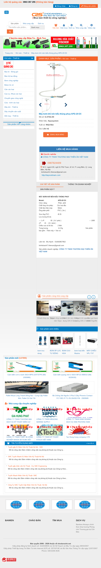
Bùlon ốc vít (9, 85)
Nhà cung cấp (81, 28)
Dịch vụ (72, 28)
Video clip (91, 28)
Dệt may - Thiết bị (11, 116)
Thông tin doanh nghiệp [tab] (79, 184)
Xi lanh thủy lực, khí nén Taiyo (58, 319)
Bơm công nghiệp (11, 81)
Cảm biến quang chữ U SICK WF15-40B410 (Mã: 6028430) (72, 376)
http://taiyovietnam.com (50, 175)
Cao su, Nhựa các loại (13, 94)
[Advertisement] (67, 275)
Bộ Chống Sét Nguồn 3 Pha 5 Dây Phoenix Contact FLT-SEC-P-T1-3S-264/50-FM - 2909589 (72, 397)
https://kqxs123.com (62, 554)
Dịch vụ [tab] (41, 23)
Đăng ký (74, 6)
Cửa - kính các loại (11, 103)
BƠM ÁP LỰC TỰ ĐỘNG (55, 352)
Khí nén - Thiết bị (22, 53)
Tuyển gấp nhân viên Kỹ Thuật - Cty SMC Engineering (27, 466)
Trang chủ (9, 53)
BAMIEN (9, 520)
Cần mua (63, 28)
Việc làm (55, 28)
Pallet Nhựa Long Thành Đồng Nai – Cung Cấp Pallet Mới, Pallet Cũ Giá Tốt (27, 397)
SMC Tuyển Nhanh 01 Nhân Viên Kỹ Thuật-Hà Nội (26, 457)
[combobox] (43, 27)
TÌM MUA (57, 520)
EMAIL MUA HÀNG (56, 135)
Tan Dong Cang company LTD (78, 437)
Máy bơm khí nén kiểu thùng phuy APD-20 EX (49, 53)
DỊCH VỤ (80, 520)
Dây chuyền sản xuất (12, 111)
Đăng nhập (61, 6)
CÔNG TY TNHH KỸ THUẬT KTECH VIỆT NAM (47, 438)
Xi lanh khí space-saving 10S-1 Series (82, 319)
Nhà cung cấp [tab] (28, 23)
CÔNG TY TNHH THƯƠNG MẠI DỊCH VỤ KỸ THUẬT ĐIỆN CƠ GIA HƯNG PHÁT (19, 420)
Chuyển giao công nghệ (13, 98)
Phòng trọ (34, 554)
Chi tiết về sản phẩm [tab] (50, 184)
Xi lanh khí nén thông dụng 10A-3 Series (70, 319)
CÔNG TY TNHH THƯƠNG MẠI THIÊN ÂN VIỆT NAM (65, 157)
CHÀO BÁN (35, 520)
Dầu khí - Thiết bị (11, 107)
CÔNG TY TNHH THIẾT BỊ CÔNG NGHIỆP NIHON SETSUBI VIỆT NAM (20, 438)
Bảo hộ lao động (10, 76)
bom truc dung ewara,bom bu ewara (42, 352)
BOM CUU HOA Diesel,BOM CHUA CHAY (67, 352)
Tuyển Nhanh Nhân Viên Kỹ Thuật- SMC (22, 475)
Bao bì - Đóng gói (11, 72)
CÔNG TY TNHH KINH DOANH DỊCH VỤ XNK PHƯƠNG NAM (78, 420)
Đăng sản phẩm (90, 6)
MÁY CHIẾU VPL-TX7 (91, 352)
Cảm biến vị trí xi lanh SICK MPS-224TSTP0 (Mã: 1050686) (27, 376)
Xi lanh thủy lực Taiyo (45, 318)
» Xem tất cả (90, 443)
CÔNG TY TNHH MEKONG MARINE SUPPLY (47, 420)
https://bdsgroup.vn (47, 554)
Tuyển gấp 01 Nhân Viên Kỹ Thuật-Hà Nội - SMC (25, 447)
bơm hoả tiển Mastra (79, 352)
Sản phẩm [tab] (15, 23)
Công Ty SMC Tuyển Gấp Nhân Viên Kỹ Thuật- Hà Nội (27, 485)
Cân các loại (9, 89)
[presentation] (89, 297)
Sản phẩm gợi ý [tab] (47, 189)
